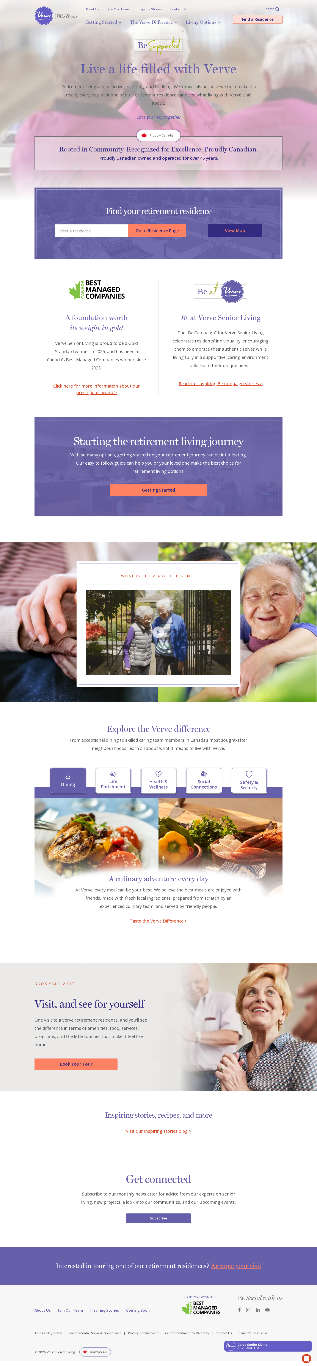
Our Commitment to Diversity (187, 1333)
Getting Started (101, 22)
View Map (235, 230)
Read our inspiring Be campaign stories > (221, 383)
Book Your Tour (76, 1064)
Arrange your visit (236, 1266)
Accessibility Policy (48, 1333)
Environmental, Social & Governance (94, 1333)
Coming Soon (138, 1310)
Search (269, 9)
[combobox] (91, 230)
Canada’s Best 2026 (253, 1333)
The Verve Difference (151, 22)
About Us (92, 9)
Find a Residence (258, 19)
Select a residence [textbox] (74, 230)
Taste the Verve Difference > (158, 921)
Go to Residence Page (157, 230)
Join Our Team (118, 9)
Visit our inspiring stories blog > (158, 1131)
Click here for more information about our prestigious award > (96, 389)
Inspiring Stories (150, 9)
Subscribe (158, 1218)
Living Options (201, 22)
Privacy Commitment (143, 1333)
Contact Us (178, 9)
